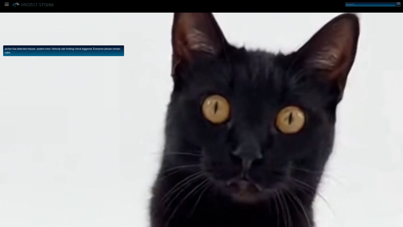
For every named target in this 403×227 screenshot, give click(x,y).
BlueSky (37, 223)
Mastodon (49, 223)
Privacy (28, 223)
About (3, 223)
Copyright (19, 223)
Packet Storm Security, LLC (37, 226)
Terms (10, 223)
